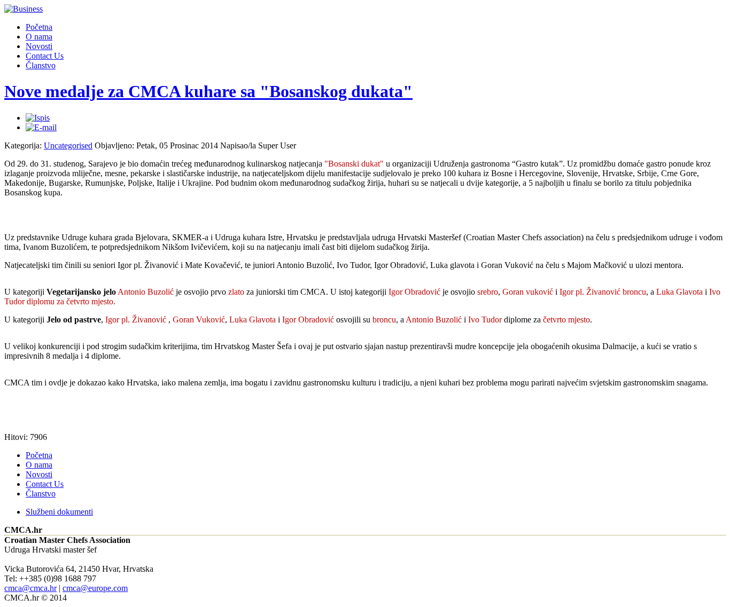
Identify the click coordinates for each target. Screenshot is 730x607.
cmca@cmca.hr (30, 588)
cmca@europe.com (95, 588)
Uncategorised (68, 145)
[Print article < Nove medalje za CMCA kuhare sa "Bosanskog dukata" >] (38, 117)
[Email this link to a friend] (41, 127)
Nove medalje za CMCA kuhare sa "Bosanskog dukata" (208, 91)
